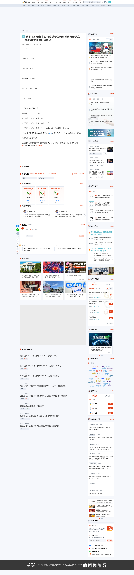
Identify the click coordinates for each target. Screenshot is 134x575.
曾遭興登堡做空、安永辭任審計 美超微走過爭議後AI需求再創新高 (30, 276)
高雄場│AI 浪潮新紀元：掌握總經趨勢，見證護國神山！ (104, 219)
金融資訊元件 (58, 564)
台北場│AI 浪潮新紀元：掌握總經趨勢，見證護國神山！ (104, 204)
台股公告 (28, 31)
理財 (83, 5)
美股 (42, 2)
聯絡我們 (65, 564)
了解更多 (81, 183)
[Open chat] (17, 250)
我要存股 (81, 173)
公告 (23, 31)
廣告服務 (52, 564)
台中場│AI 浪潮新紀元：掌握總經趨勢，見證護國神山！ (104, 197)
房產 (78, 5)
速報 (54, 5)
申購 (111, 304)
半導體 (95, 413)
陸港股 (46, 2)
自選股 (109, 5)
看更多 (82, 205)
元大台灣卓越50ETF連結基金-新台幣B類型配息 (98, 302)
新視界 (88, 5)
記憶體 (95, 404)
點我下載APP (40, 145)
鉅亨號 (75, 2)
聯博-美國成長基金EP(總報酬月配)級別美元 (98, 294)
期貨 (68, 5)
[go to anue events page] (102, 2)
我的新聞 (103, 5)
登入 (107, 2)
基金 (51, 2)
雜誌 (97, 5)
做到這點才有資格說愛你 (74, 275)
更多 (111, 39)
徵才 (69, 564)
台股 (37, 2)
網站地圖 (74, 564)
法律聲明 (80, 564)
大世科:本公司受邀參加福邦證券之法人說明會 (68, 248)
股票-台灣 (96, 306)
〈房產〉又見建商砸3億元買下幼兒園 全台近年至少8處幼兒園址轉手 (53, 296)
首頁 (29, 2)
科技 (37, 5)
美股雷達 (97, 146)
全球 (60, 2)
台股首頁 (75, 173)
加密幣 (64, 2)
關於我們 (40, 564)
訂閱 (80, 2)
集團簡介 (46, 564)
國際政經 (97, 157)
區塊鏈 (73, 5)
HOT (96, 195)
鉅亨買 (70, 2)
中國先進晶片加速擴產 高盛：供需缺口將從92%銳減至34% (53, 276)
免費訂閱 (109, 541)
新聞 (33, 2)
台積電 (95, 408)
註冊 (110, 2)
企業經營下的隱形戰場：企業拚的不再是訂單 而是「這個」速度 (30, 296)
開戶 (111, 295)
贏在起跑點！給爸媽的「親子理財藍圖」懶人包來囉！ (44, 173)
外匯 (55, 2)
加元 (50, 133)
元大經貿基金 (92, 317)
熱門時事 (49, 5)
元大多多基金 (92, 310)
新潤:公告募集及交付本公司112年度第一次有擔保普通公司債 (37, 249)
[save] (17, 247)
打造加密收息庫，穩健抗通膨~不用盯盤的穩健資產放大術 (104, 211)
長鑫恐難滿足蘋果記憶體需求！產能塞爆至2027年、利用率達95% (75, 296)
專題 (93, 5)
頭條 (24, 5)
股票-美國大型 (97, 297)
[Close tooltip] (30, 250)
